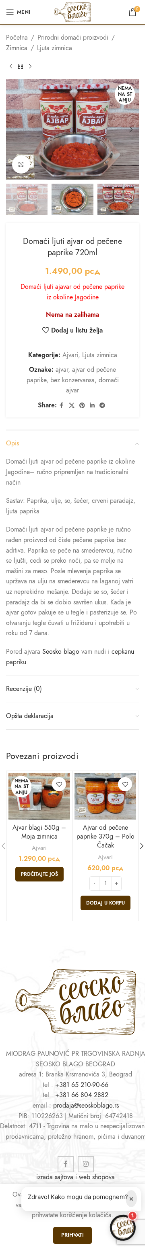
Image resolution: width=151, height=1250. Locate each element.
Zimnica (16, 48)
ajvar (62, 369)
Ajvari (70, 355)
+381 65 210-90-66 (81, 1085)
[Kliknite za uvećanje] (21, 164)
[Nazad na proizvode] (20, 66)
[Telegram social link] (102, 405)
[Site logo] (72, 11)
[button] (14, 129)
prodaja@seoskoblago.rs (86, 1105)
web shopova (97, 1177)
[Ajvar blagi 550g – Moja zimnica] (39, 796)
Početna (17, 37)
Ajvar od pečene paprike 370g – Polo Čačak (105, 836)
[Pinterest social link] (82, 405)
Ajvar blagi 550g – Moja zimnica (39, 832)
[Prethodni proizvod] (11, 66)
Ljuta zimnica (54, 48)
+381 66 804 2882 (81, 1095)
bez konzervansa (72, 380)
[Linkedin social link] (92, 405)
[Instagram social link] (86, 1164)
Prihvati (72, 1235)
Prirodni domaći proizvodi (72, 37)
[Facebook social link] (61, 405)
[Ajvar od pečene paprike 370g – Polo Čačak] (105, 796)
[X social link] (71, 405)
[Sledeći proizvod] (30, 66)
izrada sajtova (54, 1177)
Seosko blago (60, 651)
